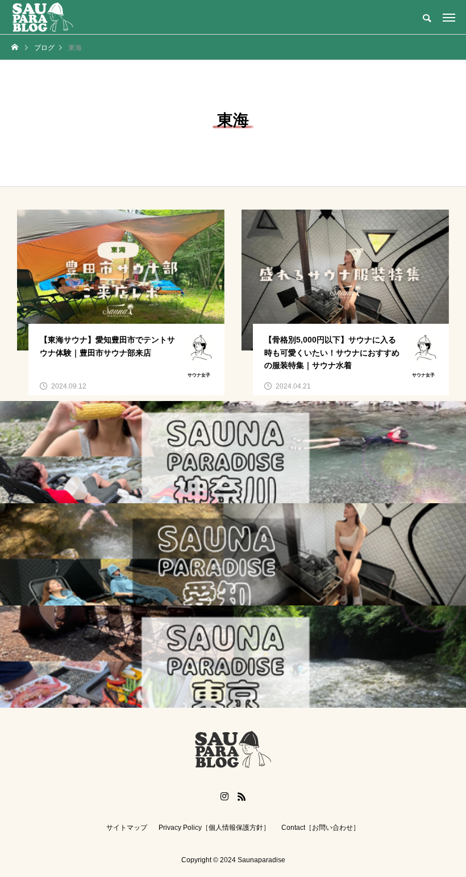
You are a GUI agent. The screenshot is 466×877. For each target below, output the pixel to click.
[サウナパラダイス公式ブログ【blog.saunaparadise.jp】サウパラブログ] (42, 17)
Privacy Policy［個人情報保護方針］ (214, 828)
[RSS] (241, 796)
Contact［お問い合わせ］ (320, 828)
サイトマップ (126, 828)
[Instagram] (224, 796)
